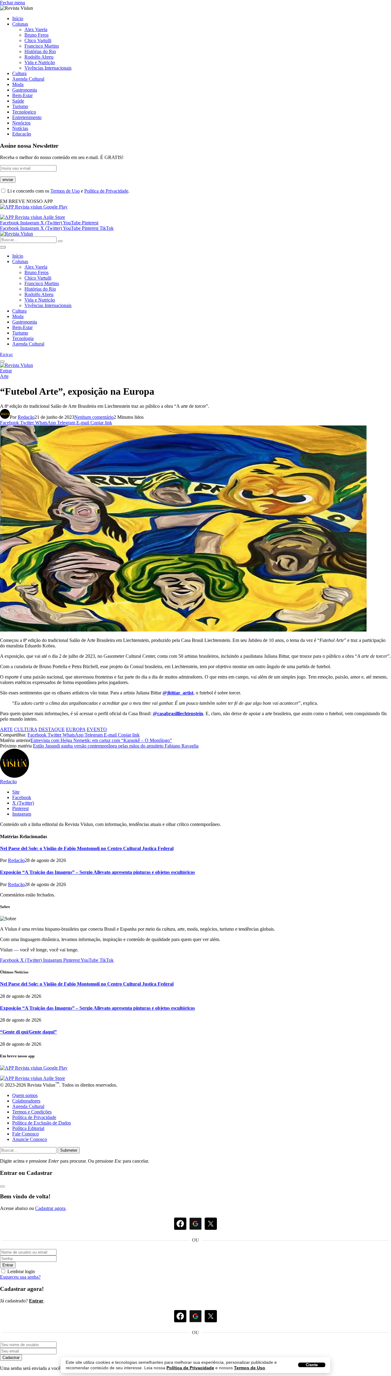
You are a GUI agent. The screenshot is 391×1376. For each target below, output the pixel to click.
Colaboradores (26, 1100)
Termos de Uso (249, 1367)
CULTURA (25, 729)
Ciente (312, 1365)
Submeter (68, 1150)
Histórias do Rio (40, 51)
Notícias (20, 128)
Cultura (19, 73)
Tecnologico (24, 111)
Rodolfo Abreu (38, 57)
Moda (18, 84)
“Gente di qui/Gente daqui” (28, 1031)
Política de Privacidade (190, 1367)
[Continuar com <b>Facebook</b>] (180, 1224)
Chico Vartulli (37, 40)
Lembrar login (21, 1271)
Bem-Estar (22, 95)
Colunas (20, 24)
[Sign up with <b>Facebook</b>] (180, 1316)
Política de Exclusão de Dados (41, 1122)
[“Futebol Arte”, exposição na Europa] (183, 629)
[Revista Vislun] (16, 233)
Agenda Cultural (28, 78)
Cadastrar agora (50, 1208)
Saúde (18, 100)
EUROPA (76, 729)
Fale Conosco (25, 1133)
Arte (4, 376)
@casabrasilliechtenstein (178, 713)
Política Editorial (28, 1128)
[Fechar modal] (2, 1186)
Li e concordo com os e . (68, 191)
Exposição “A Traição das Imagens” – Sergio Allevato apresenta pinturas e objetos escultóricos (97, 872)
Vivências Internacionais (47, 68)
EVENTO (97, 729)
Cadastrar (11, 1357)
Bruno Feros (36, 35)
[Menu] (2, 361)
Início (17, 18)
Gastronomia (24, 89)
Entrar (7, 1265)
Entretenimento (27, 117)
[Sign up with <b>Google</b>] (195, 1316)
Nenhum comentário (94, 417)
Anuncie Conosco (29, 1139)
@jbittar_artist (178, 692)
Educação (21, 133)
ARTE (6, 729)
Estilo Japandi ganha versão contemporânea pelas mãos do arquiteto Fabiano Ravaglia (116, 745)
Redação (26, 417)
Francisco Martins (41, 46)
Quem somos (25, 1095)
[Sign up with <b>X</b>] (211, 1316)
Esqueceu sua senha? (20, 1277)
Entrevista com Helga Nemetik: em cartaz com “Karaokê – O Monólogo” (101, 740)
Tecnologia (23, 338)
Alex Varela (35, 29)
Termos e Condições (32, 1111)
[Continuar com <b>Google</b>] (195, 1224)
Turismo (20, 106)
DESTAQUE (51, 729)
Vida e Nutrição (39, 62)
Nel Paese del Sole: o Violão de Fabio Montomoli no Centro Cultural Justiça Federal (87, 848)
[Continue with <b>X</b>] (211, 1224)
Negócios (21, 122)
